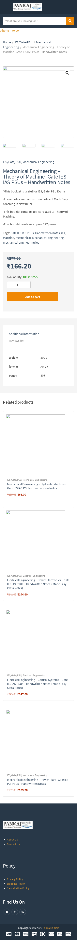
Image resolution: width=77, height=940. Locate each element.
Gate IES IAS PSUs (22, 233)
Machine (8, 238)
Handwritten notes (47, 233)
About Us (12, 839)
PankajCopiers (51, 928)
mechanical (23, 238)
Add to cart (32, 297)
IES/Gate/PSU (23, 42)
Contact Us (13, 844)
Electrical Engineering (34, 575)
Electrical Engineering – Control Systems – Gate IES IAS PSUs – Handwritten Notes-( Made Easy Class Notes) (37, 684)
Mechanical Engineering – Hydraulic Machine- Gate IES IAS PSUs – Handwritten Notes (36, 486)
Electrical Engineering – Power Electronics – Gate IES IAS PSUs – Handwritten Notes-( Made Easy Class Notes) (38, 584)
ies (63, 233)
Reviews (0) (16, 341)
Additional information (24, 334)
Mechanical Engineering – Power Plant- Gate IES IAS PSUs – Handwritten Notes (38, 782)
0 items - (9, 30)
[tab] (38, 333)
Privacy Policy (15, 879)
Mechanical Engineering (38, 162)
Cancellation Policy (18, 888)
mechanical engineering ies (21, 242)
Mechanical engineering (48, 238)
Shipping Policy (16, 883)
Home (7, 42)
